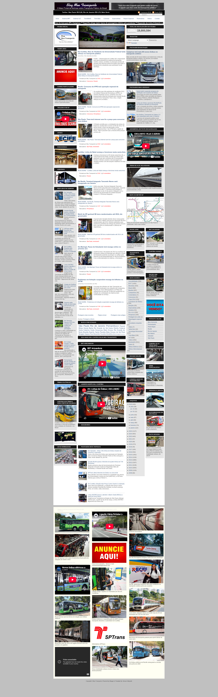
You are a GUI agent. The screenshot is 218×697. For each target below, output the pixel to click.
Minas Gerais (83, 328)
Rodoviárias (140, 18)
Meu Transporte (97, 681)
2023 (130, 434)
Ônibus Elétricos (134, 347)
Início (57, 18)
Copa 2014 (132, 299)
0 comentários (107, 78)
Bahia (91, 328)
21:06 (98, 306)
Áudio (130, 344)
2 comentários (107, 206)
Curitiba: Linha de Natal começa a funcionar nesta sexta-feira (101, 152)
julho (132, 406)
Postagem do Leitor (135, 317)
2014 (130, 457)
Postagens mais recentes (85, 315)
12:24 (98, 271)
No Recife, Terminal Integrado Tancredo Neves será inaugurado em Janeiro (98, 182)
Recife (150, 329)
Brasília (85, 332)
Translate (134, 43)
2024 (130, 431)
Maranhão (97, 334)
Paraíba (103, 332)
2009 (130, 470)
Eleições (131, 305)
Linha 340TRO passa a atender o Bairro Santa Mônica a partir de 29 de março (69, 268)
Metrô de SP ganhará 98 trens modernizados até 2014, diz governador (100, 215)
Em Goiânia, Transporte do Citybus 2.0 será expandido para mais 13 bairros (148, 115)
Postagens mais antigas (118, 315)
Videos (149, 18)
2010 (130, 468)
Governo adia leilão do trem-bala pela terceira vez (70, 304)
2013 (130, 460)
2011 (130, 465)
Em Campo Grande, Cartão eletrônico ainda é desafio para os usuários (69, 345)
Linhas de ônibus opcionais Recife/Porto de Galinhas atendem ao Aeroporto (148, 103)
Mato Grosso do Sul (113, 332)
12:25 (98, 238)
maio (132, 417)
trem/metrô (96, 146)
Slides (130, 327)
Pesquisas (132, 314)
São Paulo (89, 146)
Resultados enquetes (135, 323)
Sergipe (81, 334)
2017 (130, 449)
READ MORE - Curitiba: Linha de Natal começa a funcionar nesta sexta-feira (101, 170)
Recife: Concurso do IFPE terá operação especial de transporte (98, 87)
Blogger (112, 681)
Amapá (118, 334)
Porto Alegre (151, 327)
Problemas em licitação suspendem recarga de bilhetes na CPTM (100, 280)
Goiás (92, 330)
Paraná (96, 81)
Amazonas (99, 330)
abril (131, 420)
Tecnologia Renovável (135, 331)
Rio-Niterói (151, 333)
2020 (130, 441)
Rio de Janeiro (97, 326)
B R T (130, 283)
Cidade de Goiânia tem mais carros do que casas (70, 286)
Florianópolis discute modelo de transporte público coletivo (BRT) (70, 362)
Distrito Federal (119, 328)
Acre (114, 334)
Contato (157, 18)
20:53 (98, 78)
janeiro (132, 428)
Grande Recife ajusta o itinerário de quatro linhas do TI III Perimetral (69, 213)
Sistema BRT (66, 18)
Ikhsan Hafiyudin (127, 681)
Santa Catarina (84, 330)
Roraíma (122, 334)
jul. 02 (132, 411)
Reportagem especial (135, 319)
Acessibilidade (133, 281)
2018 (130, 447)
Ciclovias (106, 18)
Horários (131, 310)
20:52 (98, 111)
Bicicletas (131, 286)
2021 (130, 439)
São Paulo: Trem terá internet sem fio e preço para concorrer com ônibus (101, 120)
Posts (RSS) (158, 12)
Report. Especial (129, 18)
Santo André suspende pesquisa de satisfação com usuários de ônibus (147, 92)
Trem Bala (97, 18)
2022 (130, 436)
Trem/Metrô (87, 18)
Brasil (130, 288)
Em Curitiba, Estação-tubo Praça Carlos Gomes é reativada (70, 249)
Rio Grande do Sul (101, 328)
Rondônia (110, 334)
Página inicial (102, 315)
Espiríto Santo (94, 332)
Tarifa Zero (132, 329)
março (132, 422)
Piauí (91, 334)
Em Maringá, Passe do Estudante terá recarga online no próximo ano (99, 248)
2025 (130, 404)
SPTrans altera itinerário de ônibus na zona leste (69, 231)
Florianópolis (152, 324)
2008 (130, 473)
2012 (130, 462)
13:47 (98, 206)
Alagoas (87, 334)
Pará (123, 332)
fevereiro (133, 425)
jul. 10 (132, 409)
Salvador (150, 336)
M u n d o (131, 312)
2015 (130, 454)
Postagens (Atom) (88, 319)
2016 (130, 452)
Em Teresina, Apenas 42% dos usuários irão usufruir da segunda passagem (69, 324)
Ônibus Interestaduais (135, 349)
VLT (130, 337)
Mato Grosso (108, 330)
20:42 (98, 173)
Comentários (132, 295)
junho (132, 415)
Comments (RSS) (145, 12)
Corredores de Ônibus (135, 302)
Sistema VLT (77, 18)
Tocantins (103, 334)
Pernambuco (97, 114)
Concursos (90, 81)
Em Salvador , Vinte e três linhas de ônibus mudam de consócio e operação (69, 196)
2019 (130, 444)
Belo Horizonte (152, 322)
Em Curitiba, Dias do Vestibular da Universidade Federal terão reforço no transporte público (102, 52)
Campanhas (132, 292)
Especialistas (116, 18)
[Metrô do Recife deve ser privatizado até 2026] (102, 47)
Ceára (111, 328)
